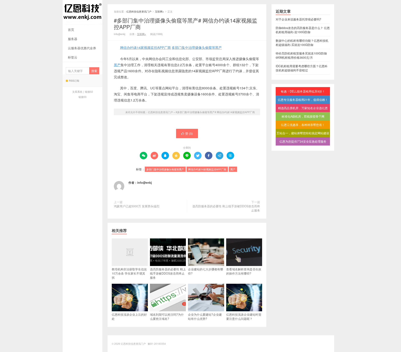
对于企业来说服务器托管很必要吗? (298, 19)
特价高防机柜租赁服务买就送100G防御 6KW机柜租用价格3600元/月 (301, 55)
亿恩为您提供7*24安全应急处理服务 (302, 141)
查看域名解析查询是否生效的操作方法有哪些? (243, 271)
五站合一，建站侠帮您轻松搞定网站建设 (303, 133)
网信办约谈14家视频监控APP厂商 (145, 47)
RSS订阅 (74, 80)
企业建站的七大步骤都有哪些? (205, 271)
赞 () (187, 133)
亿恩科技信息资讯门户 (82, 12)
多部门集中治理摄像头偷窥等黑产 (197, 47)
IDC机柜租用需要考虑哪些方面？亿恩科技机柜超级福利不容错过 (301, 68)
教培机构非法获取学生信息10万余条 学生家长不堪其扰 (129, 273)
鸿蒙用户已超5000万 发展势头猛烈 (136, 206)
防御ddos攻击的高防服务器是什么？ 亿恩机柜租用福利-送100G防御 (303, 30)
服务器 (72, 39)
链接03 (82, 97)
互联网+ (159, 11)
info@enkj (144, 182)
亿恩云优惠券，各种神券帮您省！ (303, 125)
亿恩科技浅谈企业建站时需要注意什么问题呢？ (243, 316)
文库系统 (77, 91)
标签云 (72, 57)
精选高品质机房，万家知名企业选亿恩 (303, 108)
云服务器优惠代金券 (82, 48)
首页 (71, 29)
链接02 (89, 91)
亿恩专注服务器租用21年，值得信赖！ (303, 99)
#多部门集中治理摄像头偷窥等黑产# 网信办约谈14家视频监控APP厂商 (185, 23)
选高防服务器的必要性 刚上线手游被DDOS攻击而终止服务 (226, 208)
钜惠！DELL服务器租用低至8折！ (303, 91)
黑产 (117, 64)
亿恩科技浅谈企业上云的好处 (129, 316)
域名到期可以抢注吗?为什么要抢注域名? (167, 316)
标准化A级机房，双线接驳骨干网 (303, 116)
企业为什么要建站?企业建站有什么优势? (205, 316)
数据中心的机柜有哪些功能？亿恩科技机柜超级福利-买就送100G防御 (302, 42)
